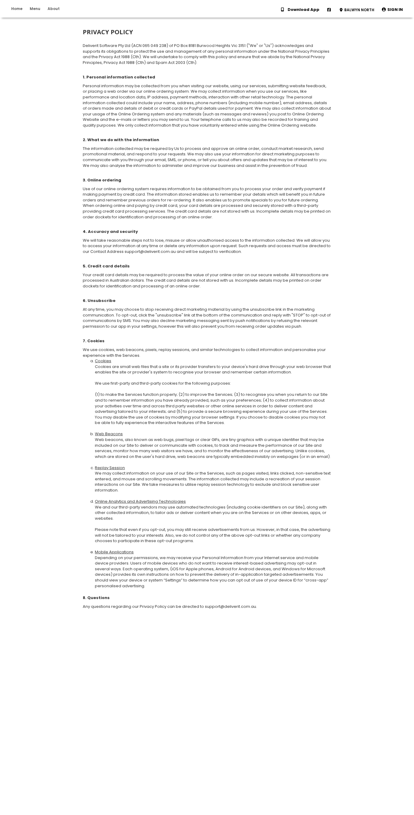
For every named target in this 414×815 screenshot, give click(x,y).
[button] (392, 10)
